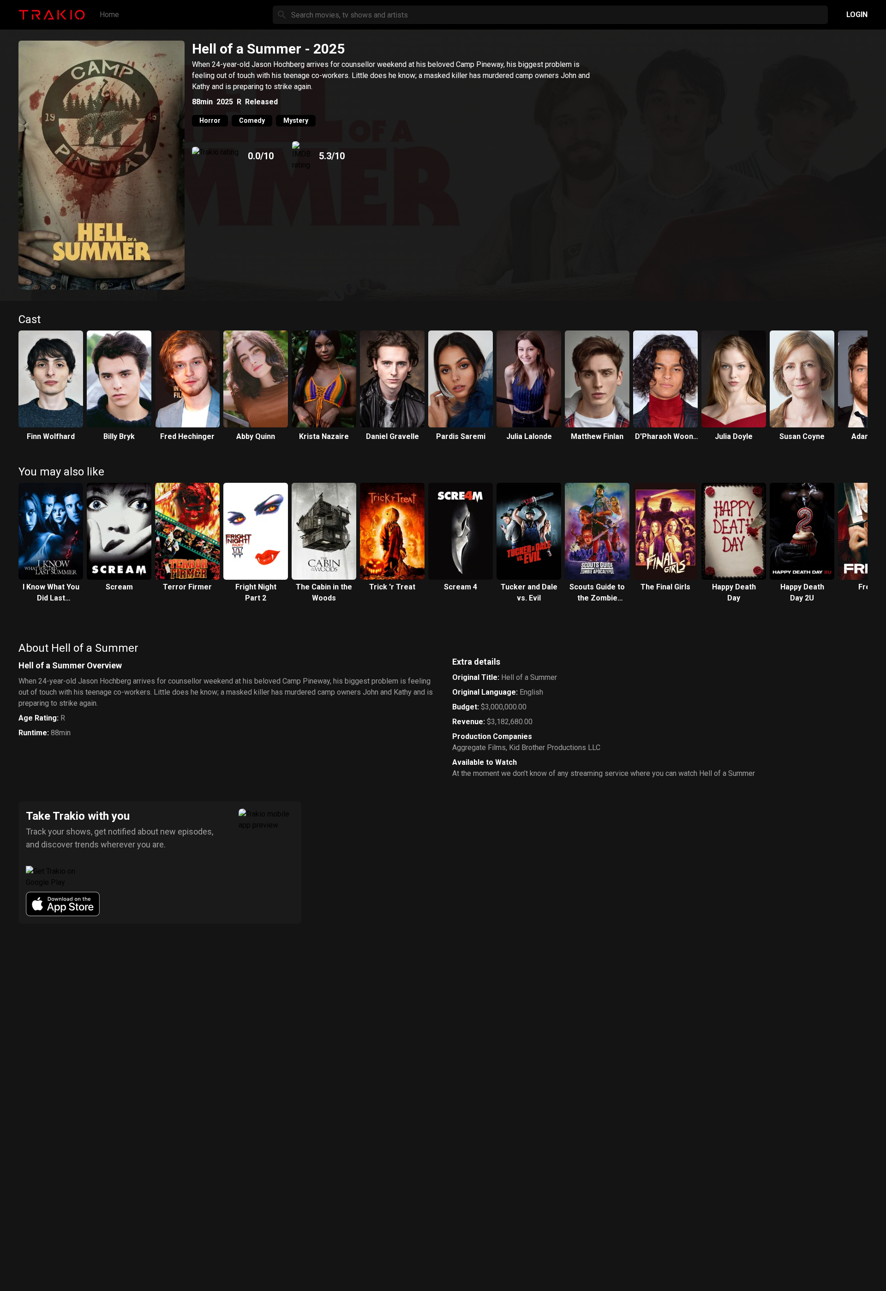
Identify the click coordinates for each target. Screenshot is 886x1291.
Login (857, 14)
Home (109, 14)
